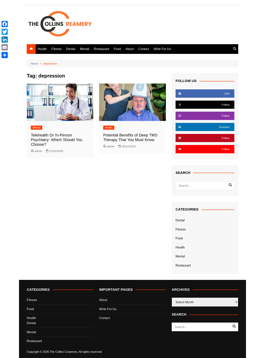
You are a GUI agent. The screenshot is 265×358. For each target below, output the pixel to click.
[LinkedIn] (5, 39)
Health (42, 49)
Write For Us (162, 49)
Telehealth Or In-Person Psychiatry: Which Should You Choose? (56, 140)
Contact (143, 49)
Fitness (56, 49)
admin (38, 151)
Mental (84, 49)
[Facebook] (5, 24)
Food (117, 49)
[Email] (5, 47)
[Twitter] (5, 32)
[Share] (5, 55)
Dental (70, 49)
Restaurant (101, 49)
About (130, 49)
